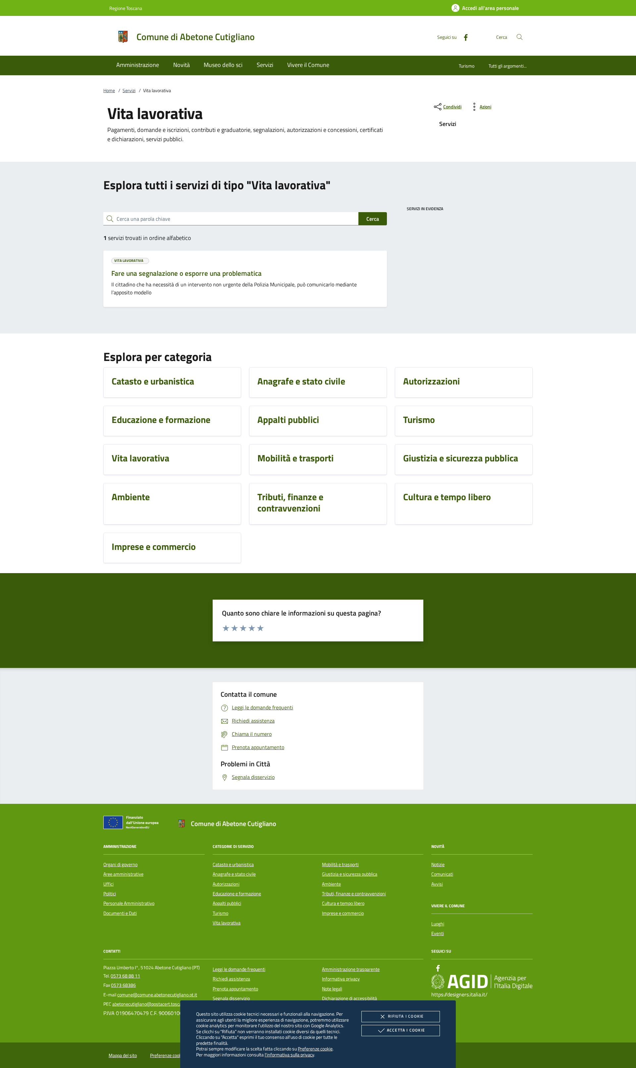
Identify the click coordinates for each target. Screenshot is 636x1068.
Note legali (332, 988)
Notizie (438, 864)
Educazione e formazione (237, 893)
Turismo (466, 65)
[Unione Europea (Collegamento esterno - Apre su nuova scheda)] (132, 823)
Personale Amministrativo (128, 903)
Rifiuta (406, 1016)
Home (109, 90)
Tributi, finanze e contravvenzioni (354, 893)
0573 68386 (123, 985)
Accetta (406, 1030)
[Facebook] (463, 36)
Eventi (437, 933)
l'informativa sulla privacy (289, 1054)
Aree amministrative (123, 874)
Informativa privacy (341, 978)
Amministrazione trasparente (351, 969)
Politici (109, 893)
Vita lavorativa (226, 922)
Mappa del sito (123, 1055)
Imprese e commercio (343, 913)
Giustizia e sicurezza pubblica (349, 874)
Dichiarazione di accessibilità (349, 998)
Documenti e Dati (120, 913)
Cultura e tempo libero (343, 903)
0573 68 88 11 (125, 975)
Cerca (372, 219)
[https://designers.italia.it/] (482, 981)
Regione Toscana (125, 8)
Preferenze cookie (315, 1048)
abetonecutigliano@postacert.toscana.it (151, 1004)
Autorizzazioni (226, 884)
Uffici (108, 884)
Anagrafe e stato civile (234, 874)
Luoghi (437, 923)
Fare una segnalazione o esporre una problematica (186, 273)
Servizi (129, 90)
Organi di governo (120, 864)
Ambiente (331, 884)
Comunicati (442, 874)
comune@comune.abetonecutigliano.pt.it (157, 994)
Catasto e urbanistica (233, 864)
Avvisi (437, 884)
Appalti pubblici (227, 903)
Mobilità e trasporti (340, 864)
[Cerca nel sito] (519, 37)
